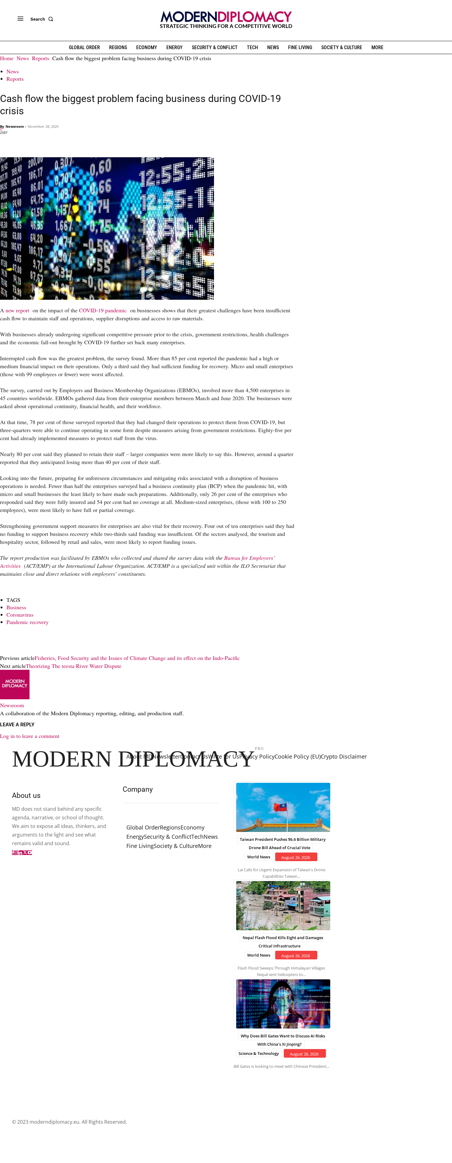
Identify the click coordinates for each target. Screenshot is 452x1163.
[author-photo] (15, 697)
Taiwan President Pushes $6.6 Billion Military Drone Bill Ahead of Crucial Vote (283, 843)
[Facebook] (6, 142)
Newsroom (15, 126)
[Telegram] (77, 142)
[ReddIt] (63, 142)
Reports (40, 58)
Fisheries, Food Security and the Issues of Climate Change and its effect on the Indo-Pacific (137, 658)
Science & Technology (259, 1053)
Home (7, 58)
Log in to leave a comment (29, 736)
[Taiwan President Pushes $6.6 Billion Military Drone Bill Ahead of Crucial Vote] (280, 806)
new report (18, 310)
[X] (20, 142)
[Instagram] (16, 852)
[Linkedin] (48, 142)
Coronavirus (20, 614)
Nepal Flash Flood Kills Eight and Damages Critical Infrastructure (283, 942)
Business (16, 607)
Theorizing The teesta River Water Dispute (73, 665)
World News (258, 857)
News (23, 58)
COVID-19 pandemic (104, 310)
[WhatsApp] (34, 142)
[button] (43, 19)
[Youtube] (30, 852)
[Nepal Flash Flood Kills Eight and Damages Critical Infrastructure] (280, 904)
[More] (91, 142)
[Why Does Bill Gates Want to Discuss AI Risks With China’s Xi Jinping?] (280, 1003)
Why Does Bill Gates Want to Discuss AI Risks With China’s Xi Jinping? (283, 1040)
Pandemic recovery (27, 622)
